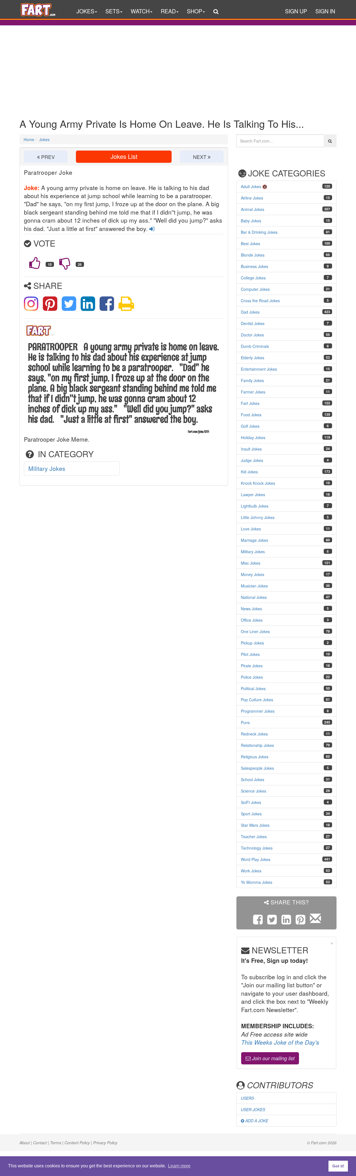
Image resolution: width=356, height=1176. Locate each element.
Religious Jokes (254, 756)
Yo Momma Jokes (256, 882)
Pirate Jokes (252, 665)
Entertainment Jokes (259, 369)
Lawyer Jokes (253, 494)
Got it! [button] (338, 1166)
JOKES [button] (85, 11)
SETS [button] (112, 11)
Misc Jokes (250, 563)
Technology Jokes (257, 848)
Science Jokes (253, 791)
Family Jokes (252, 380)
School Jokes (252, 779)
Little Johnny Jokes (258, 517)
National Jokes (254, 597)
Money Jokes (252, 574)
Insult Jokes (251, 449)
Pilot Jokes (250, 654)
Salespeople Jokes (257, 768)
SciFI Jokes (251, 802)
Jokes (44, 139)
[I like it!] (35, 263)
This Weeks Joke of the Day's (280, 1042)
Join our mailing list (273, 1058)
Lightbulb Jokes (254, 506)
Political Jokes (253, 688)
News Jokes (251, 608)
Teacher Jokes (254, 836)
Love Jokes (251, 529)
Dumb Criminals (255, 346)
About (24, 1142)
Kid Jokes (249, 471)
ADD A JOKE (256, 1120)
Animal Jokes (252, 209)
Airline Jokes (252, 198)
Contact (40, 1142)
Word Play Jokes (255, 859)
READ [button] (168, 11)
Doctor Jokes (252, 335)
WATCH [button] (140, 11)
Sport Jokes (251, 813)
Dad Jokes (250, 312)
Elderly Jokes (252, 357)
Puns (245, 722)
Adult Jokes (251, 186)
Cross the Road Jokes (260, 300)
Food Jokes (251, 414)
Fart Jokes (250, 403)
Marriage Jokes (254, 540)
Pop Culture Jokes (257, 699)
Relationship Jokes (257, 745)
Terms (55, 1142)
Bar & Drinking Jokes (259, 232)
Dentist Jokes (252, 323)
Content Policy (77, 1142)
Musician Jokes (254, 586)
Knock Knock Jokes (258, 483)
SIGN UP (296, 11)
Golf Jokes (250, 426)
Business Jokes (254, 266)
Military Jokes (46, 468)
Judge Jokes (252, 460)
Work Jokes (251, 871)
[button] (215, 12)
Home (29, 139)
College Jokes (253, 278)
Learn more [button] (179, 1165)
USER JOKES (253, 1109)
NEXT (200, 156)
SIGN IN (325, 11)
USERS (247, 1098)
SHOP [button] (194, 11)
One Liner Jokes (255, 631)
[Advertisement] (178, 68)
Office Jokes (252, 620)
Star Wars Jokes (255, 825)
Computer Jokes (255, 289)
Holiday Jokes (253, 437)
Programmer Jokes (258, 711)
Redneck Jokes (254, 734)
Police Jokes (252, 677)
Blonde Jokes (252, 255)
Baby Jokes (251, 220)
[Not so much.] (65, 263)
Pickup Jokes (252, 643)
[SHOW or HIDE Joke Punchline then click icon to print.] (126, 302)
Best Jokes (250, 243)
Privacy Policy (105, 1142)
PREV (47, 156)
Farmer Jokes (253, 392)
